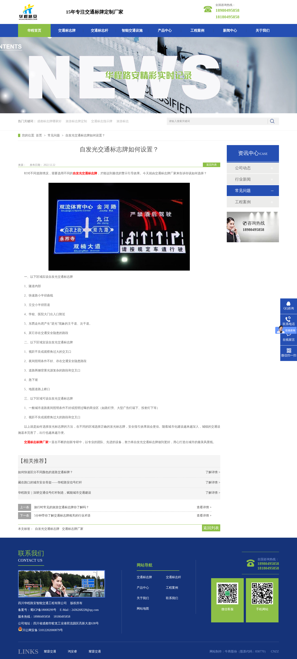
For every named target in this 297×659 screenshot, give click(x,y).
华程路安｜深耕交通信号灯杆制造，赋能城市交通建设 (54, 492)
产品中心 (165, 30)
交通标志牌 (67, 30)
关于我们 (263, 30)
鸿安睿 (72, 651)
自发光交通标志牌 (47, 528)
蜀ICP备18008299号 (43, 610)
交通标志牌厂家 (72, 528)
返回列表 (211, 164)
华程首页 (34, 30)
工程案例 (197, 30)
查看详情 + (204, 507)
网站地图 (143, 608)
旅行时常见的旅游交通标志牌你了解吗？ (61, 507)
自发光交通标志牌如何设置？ (85, 135)
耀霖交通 (50, 651)
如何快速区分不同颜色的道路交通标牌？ (45, 472)
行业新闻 (243, 179)
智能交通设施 (132, 30)
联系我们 (172, 598)
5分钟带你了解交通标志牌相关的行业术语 (62, 515)
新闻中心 (230, 30)
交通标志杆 (99, 30)
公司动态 (243, 168)
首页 (39, 135)
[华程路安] (28, 12)
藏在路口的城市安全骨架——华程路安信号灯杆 (50, 482)
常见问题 (54, 135)
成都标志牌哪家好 (49, 121)
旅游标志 (123, 121)
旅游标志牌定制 (76, 121)
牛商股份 (231, 651)
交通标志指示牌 (101, 121)
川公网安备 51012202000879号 (42, 630)
